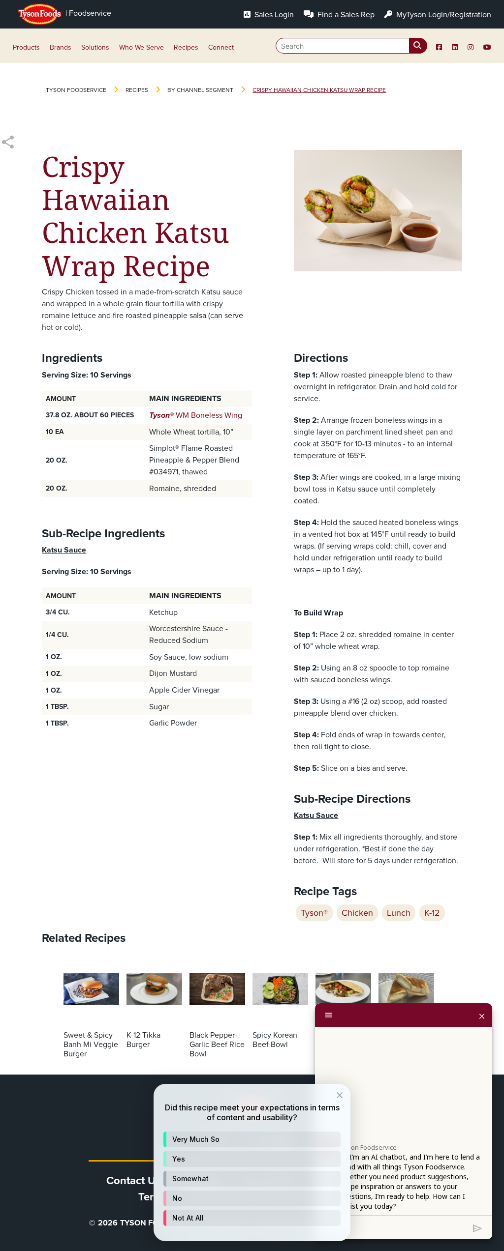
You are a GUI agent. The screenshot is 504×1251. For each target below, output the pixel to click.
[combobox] (351, 46)
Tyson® (314, 912)
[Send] (477, 1227)
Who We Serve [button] (141, 47)
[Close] (481, 1015)
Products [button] (26, 47)
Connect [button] (221, 47)
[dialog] (252, 1162)
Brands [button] (60, 47)
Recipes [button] (186, 47)
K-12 (432, 912)
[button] (252, 1139)
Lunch (398, 912)
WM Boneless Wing (195, 415)
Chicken (357, 912)
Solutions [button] (95, 47)
